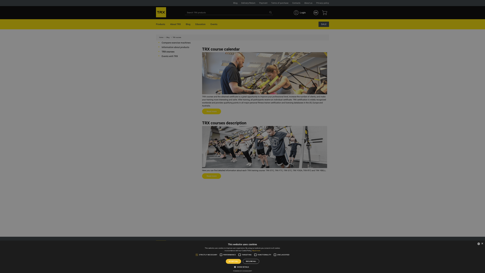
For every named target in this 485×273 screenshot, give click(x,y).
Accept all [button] (233, 261)
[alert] (242, 136)
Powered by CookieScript (242, 271)
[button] (242, 267)
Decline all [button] (251, 261)
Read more (256, 250)
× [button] (482, 244)
